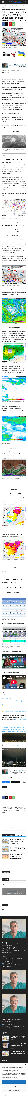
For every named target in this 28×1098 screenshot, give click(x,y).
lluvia (22, 787)
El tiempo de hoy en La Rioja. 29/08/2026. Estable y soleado (18, 848)
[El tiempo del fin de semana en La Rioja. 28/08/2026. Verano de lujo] (5, 856)
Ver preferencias (14, 1090)
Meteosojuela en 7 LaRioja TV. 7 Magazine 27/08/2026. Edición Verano (18, 1045)
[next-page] (5, 864)
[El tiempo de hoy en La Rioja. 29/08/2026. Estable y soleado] (5, 849)
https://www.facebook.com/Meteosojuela (13, 701)
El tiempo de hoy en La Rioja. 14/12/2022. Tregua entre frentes (20, 809)
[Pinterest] (10, 24)
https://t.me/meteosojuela (18, 711)
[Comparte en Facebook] (3, 777)
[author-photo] (14, 825)
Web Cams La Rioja (7, 731)
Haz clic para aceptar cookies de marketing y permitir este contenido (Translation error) (14, 891)
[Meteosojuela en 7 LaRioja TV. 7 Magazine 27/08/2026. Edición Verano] (5, 1045)
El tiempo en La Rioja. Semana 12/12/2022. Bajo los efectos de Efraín (7, 810)
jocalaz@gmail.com (20, 719)
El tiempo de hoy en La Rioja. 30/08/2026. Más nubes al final (17, 841)
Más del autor (19, 835)
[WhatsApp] (13, 24)
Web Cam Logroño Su (19, 731)
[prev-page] (3, 864)
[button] (25, 1064)
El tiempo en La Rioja (9, 5)
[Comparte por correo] (8, 777)
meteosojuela (6, 20)
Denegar (14, 1086)
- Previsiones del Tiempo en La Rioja (18, 9)
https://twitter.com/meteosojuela (10, 707)
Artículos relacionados (8, 835)
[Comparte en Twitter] (5, 777)
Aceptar (14, 1082)
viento (12, 788)
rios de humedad (5, 788)
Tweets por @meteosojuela (14, 891)
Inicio (3, 5)
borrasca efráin (11, 787)
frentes (17, 787)
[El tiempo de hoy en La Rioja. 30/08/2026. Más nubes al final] (5, 841)
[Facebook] (3, 24)
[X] (6, 24)
